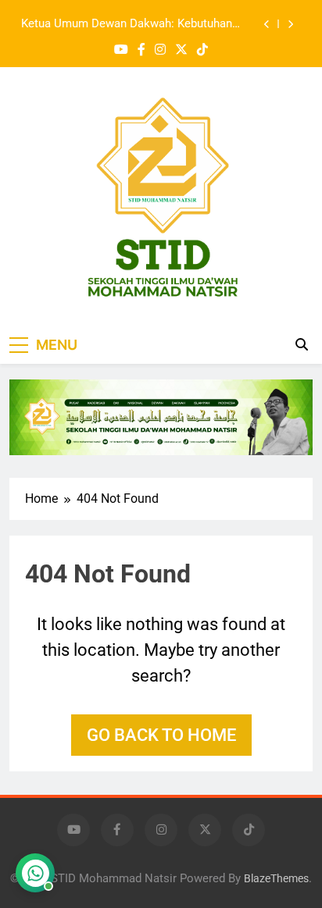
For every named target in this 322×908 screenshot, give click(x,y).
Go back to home (161, 735)
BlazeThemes (276, 878)
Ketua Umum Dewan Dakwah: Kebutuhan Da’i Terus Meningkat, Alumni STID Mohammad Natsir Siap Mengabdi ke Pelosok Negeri (126, 24)
